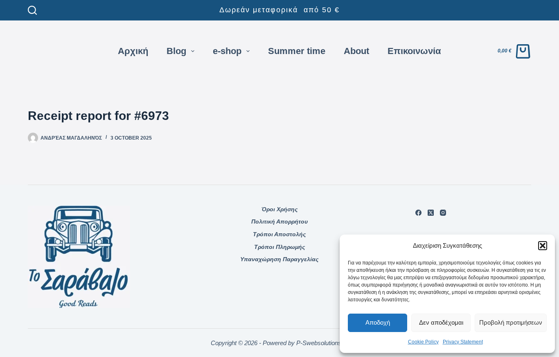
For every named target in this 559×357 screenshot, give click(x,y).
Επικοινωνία (414, 51)
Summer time (296, 51)
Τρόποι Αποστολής (279, 234)
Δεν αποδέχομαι (441, 322)
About (356, 51)
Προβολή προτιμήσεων (510, 322)
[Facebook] (418, 213)
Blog (176, 51)
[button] (543, 246)
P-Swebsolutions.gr (322, 342)
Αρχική (133, 51)
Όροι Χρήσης (279, 209)
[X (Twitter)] (431, 213)
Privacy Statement (463, 342)
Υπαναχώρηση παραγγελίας (279, 259)
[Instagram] (443, 213)
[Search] (32, 10)
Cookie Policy (423, 342)
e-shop (227, 51)
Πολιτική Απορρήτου (279, 221)
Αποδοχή (377, 322)
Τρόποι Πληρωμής (279, 247)
